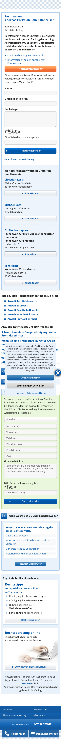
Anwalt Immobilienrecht (22, 318)
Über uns (40, 715)
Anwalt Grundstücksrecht (23, 314)
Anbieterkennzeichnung (21, 159)
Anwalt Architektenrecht (22, 301)
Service (26, 683)
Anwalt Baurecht (18, 305)
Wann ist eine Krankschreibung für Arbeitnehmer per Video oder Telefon (28, 342)
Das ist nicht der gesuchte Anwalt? (26, 55)
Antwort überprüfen (30, 563)
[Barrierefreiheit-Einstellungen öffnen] (58, 372)
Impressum (20, 393)
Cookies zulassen (30, 377)
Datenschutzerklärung (36, 393)
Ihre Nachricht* (13, 461)
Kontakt (9, 709)
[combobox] (30, 419)
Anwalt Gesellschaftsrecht (23, 310)
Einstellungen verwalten (30, 385)
